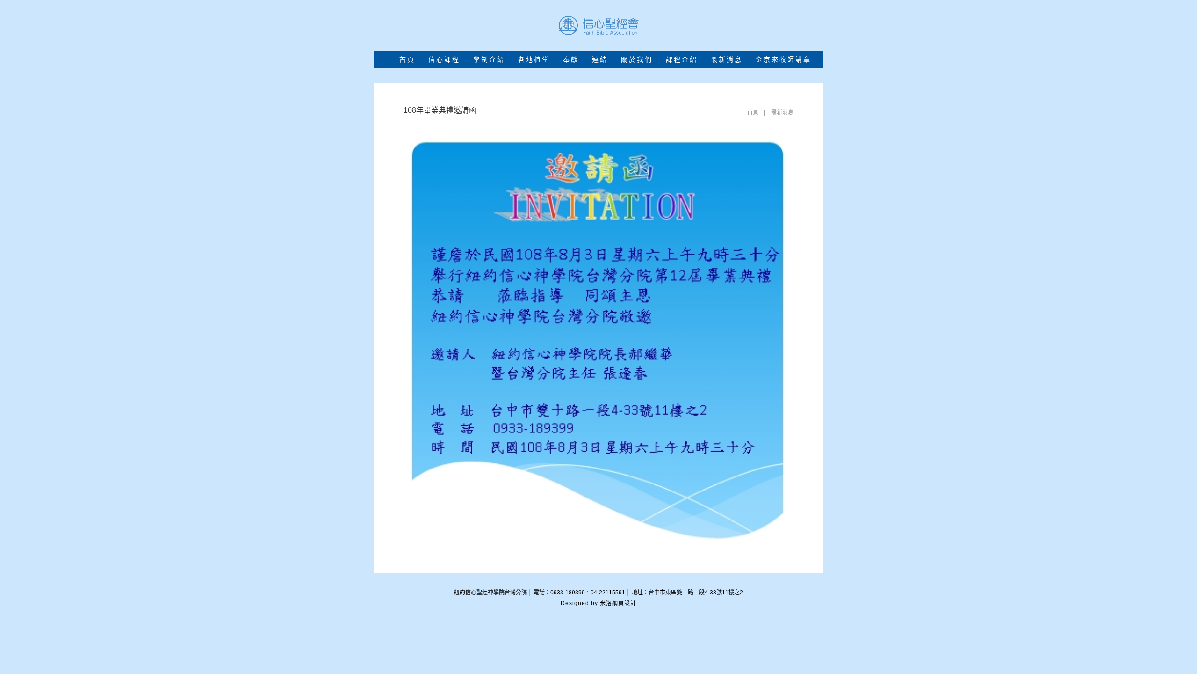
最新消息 (782, 112)
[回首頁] (598, 26)
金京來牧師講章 (783, 59)
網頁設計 (624, 603)
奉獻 (571, 59)
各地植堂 (534, 59)
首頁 (407, 59)
